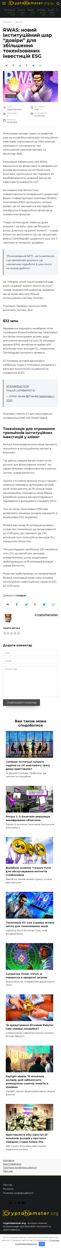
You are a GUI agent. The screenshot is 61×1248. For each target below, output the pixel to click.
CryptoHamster (46, 614)
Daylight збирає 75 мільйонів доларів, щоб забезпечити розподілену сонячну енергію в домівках (27, 1081)
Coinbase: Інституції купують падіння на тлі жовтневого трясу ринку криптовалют (28, 765)
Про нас (8, 1171)
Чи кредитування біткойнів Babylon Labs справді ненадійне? (29, 1027)
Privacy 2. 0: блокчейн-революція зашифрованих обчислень (28, 818)
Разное (11, 96)
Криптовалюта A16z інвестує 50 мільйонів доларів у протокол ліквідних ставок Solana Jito (27, 1138)
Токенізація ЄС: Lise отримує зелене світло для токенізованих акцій (30, 924)
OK (41, 1244)
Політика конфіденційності (20, 1167)
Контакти (8, 1160)
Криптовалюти (12, 1164)
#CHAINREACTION (17, 386)
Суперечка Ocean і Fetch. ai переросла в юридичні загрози (26, 975)
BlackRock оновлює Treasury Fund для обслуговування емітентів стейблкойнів (28, 871)
